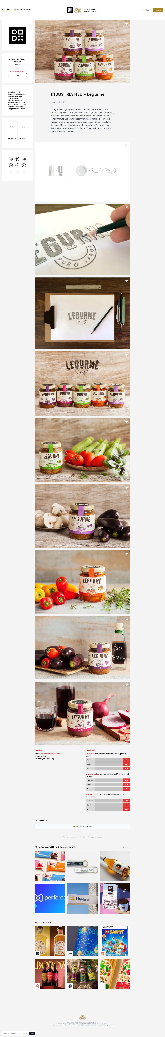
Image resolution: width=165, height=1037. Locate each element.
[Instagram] (17, 159)
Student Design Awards (106, 1025)
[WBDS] (11, 159)
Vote (126, 760)
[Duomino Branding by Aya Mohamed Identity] (115, 898)
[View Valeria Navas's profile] (37, 986)
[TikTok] (24, 165)
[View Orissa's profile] (70, 986)
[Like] (126, 23)
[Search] (142, 10)
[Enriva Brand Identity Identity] (82, 866)
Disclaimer (103, 1023)
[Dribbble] (24, 159)
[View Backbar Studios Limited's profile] (37, 953)
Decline (25, 1033)
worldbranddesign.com (17, 71)
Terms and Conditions (92, 1023)
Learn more (16, 1033)
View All (125, 847)
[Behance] (11, 165)
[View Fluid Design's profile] (103, 953)
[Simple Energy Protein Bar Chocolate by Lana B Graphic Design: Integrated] (50, 866)
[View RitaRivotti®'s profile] (70, 953)
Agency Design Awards (59, 1025)
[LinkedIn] (17, 165)
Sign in (148, 10)
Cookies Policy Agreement (75, 1023)
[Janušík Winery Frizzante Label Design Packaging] (115, 866)
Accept (32, 1033)
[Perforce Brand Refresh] (50, 898)
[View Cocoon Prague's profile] (103, 986)
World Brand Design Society (51, 754)
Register (158, 10)
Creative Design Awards (90, 1025)
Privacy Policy (62, 1023)
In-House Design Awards (74, 1025)
